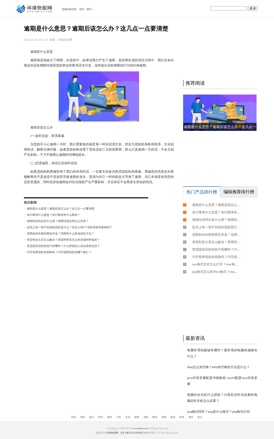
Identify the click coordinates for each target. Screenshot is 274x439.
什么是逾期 (52, 190)
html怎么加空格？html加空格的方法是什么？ (218, 367)
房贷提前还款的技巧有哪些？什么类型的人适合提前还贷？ (63, 246)
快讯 (73, 417)
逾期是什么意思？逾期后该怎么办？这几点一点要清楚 (60, 208)
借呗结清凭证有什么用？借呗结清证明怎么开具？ (58, 221)
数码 (154, 417)
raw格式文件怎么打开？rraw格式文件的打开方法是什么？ (216, 264)
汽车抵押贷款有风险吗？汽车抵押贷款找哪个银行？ (59, 252)
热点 (200, 417)
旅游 (172, 417)
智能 (163, 417)
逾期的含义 (69, 190)
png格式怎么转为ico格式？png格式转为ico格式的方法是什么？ (216, 271)
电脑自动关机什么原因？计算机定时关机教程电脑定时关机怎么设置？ (222, 397)
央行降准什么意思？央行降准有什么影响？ (53, 214)
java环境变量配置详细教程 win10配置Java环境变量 (222, 381)
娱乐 (91, 417)
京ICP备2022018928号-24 (133, 432)
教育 (109, 417)
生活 (127, 417)
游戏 (145, 417)
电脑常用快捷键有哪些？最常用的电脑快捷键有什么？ (222, 353)
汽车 (118, 417)
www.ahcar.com (140, 428)
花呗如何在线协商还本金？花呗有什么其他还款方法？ (60, 233)
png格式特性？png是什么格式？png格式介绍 (218, 411)
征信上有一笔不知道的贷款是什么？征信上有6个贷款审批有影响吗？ (70, 227)
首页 (81, 9)
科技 (182, 417)
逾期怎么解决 (107, 190)
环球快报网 (112, 432)
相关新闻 (30, 202)
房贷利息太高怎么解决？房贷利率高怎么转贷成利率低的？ (63, 239)
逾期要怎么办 (87, 190)
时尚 (100, 417)
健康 (136, 417)
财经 (89, 9)
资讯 (82, 417)
